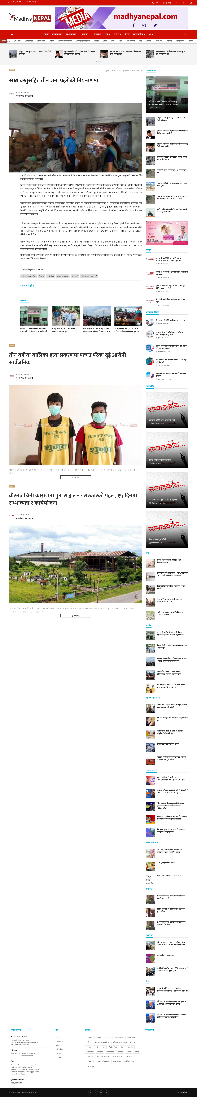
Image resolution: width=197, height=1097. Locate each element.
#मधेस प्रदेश (128, 41)
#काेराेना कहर (91, 1061)
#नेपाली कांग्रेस (10, 41)
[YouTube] (191, 2)
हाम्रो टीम (58, 1057)
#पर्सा (82, 41)
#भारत (90, 41)
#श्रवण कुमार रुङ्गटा (62, 276)
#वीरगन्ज (138, 41)
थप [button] (150, 34)
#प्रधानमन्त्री (186, 41)
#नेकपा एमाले (149, 41)
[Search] (185, 34)
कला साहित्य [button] (138, 34)
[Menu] (12, 34)
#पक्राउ (168, 41)
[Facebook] (176, 2)
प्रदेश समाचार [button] (71, 34)
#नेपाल (74, 41)
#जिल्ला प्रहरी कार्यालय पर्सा (89, 276)
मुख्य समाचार (57, 34)
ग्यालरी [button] (116, 34)
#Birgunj (89, 1037)
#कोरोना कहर (119, 1037)
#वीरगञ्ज (21, 41)
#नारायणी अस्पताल (103, 1061)
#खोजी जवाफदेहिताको (103, 1056)
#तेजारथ (41, 276)
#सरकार (118, 41)
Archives (59, 1053)
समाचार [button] (85, 34)
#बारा (109, 41)
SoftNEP (185, 1092)
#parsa (98, 1037)
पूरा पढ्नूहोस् (75, 477)
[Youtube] (101, 1092)
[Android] (107, 1092)
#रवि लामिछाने (100, 41)
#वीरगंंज (159, 41)
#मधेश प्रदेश (107, 1037)
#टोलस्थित (50, 276)
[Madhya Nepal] (30, 18)
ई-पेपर (168, 3)
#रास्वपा (65, 41)
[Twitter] (184, 2)
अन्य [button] (106, 34)
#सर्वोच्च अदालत (118, 1056)
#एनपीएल (129, 1056)
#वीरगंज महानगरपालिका (34, 41)
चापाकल (97, 34)
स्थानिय (114, 70)
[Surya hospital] (167, 233)
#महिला (176, 41)
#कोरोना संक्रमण (129, 1061)
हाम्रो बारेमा (59, 1049)
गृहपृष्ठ (46, 34)
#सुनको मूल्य (90, 1066)
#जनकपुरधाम (117, 1061)
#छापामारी (75, 276)
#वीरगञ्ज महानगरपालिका (52, 41)
